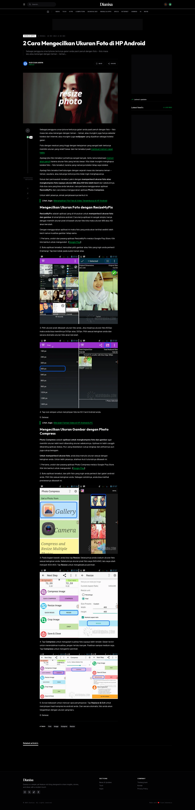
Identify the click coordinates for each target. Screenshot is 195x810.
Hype (101, 789)
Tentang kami (142, 782)
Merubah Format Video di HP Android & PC (73, 423)
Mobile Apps (29, 36)
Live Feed (168, 107)
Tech (101, 785)
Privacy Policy (142, 789)
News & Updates (105, 782)
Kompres (64, 726)
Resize (72, 726)
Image (56, 726)
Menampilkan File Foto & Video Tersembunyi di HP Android (80, 201)
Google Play (74, 242)
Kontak (140, 785)
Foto (49, 726)
